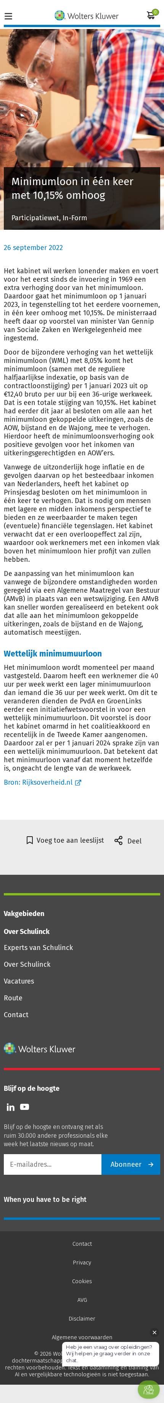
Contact (16, 1015)
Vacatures (19, 981)
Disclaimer (82, 1318)
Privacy (82, 1262)
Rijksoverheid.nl (47, 782)
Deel (133, 841)
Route (13, 998)
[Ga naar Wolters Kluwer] (40, 1048)
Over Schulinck (27, 964)
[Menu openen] (8, 15)
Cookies (82, 1281)
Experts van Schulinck (38, 947)
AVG (82, 1300)
